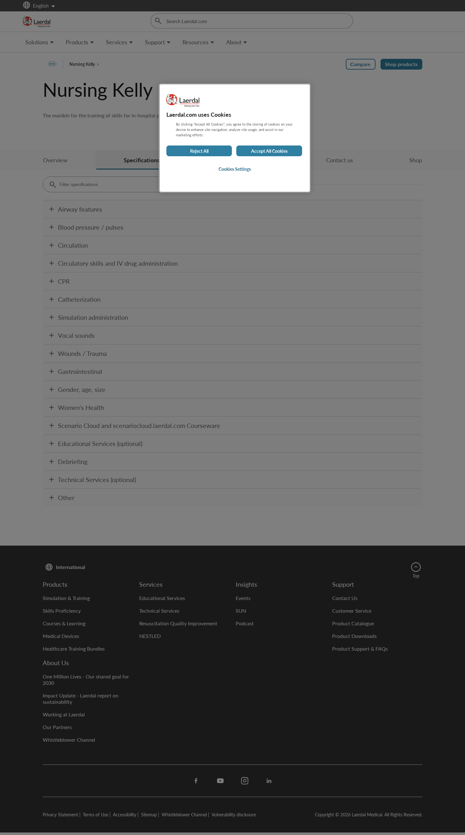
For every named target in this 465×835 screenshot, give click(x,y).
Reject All (199, 151)
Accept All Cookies (269, 151)
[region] (235, 138)
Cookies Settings (235, 169)
